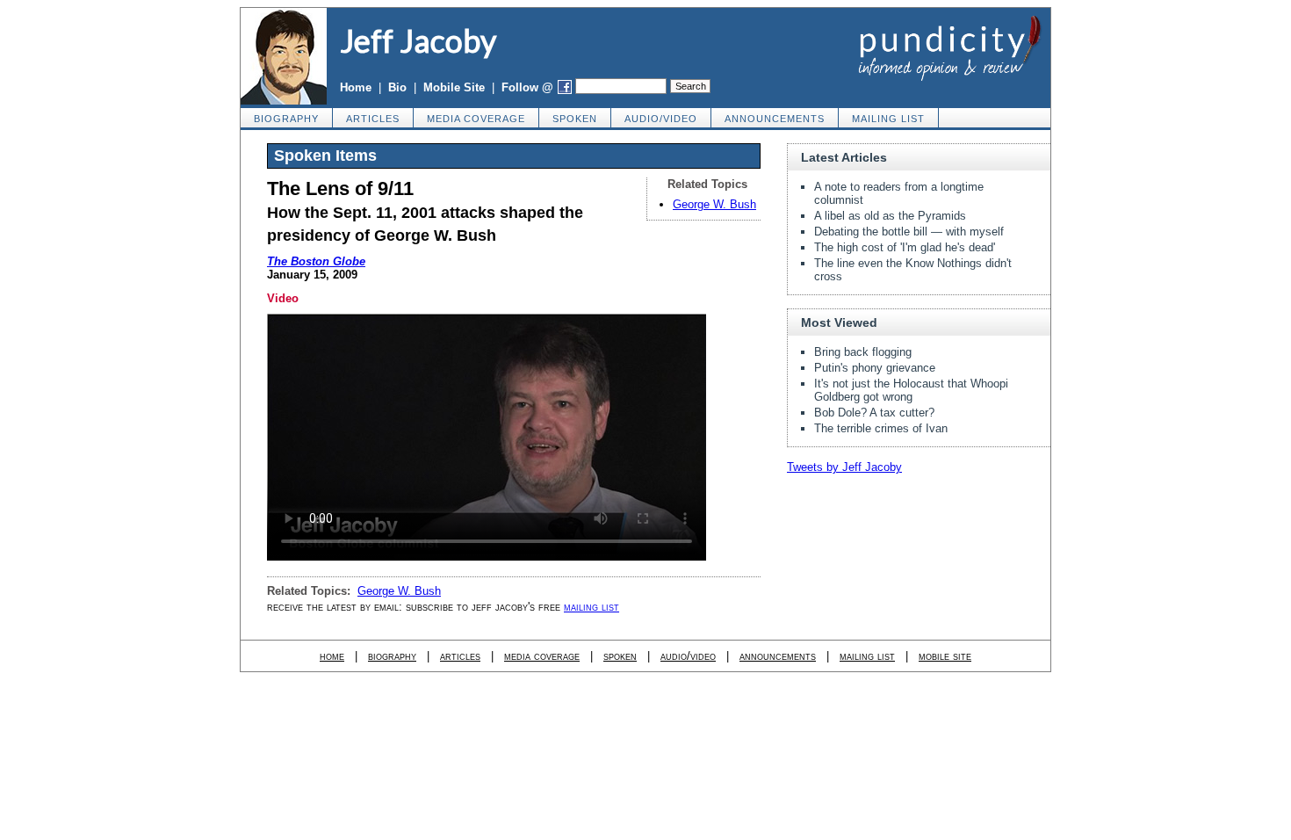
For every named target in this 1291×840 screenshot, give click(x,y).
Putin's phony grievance (874, 367)
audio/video (660, 118)
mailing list (888, 118)
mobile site (945, 656)
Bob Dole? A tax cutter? (874, 412)
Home (355, 87)
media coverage (476, 118)
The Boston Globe (316, 261)
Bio (397, 87)
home (332, 656)
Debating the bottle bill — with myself (909, 231)
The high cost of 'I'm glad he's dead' (904, 247)
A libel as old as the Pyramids (890, 215)
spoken (574, 118)
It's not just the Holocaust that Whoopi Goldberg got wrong (911, 390)
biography (286, 118)
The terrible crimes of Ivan (881, 428)
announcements (775, 118)
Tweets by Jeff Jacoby (844, 467)
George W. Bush (714, 204)
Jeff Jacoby (418, 40)
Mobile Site (454, 87)
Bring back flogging (863, 351)
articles (373, 118)
